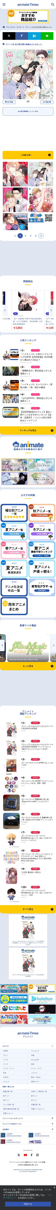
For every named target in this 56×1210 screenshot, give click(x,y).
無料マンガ (35, 1081)
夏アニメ (34, 1096)
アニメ (5, 1055)
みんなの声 (35, 1060)
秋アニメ (6, 1100)
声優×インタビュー (38, 1109)
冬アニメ (34, 1100)
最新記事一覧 (8, 1091)
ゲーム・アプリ (36, 1068)
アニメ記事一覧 (8, 1105)
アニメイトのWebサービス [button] (12, 1124)
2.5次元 (5, 1077)
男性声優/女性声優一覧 (11, 1109)
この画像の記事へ (26, 155)
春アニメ (6, 1096)
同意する (28, 1204)
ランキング (35, 1051)
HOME (5, 1051)
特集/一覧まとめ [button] (8, 1086)
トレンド (6, 1081)
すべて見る (28, 909)
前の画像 (10, 102)
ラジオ (5, 1060)
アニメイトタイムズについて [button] (13, 1118)
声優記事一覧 (36, 1105)
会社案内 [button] (6, 1129)
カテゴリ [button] (6, 1046)
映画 (32, 1064)
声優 (32, 1055)
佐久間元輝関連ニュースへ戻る (28, 111)
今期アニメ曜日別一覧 (39, 1091)
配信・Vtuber (36, 1077)
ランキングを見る (28, 430)
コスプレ (34, 1073)
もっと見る (28, 666)
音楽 (4, 1073)
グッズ (5, 1064)
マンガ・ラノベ (8, 1068)
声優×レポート (8, 1113)
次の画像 (46, 102)
